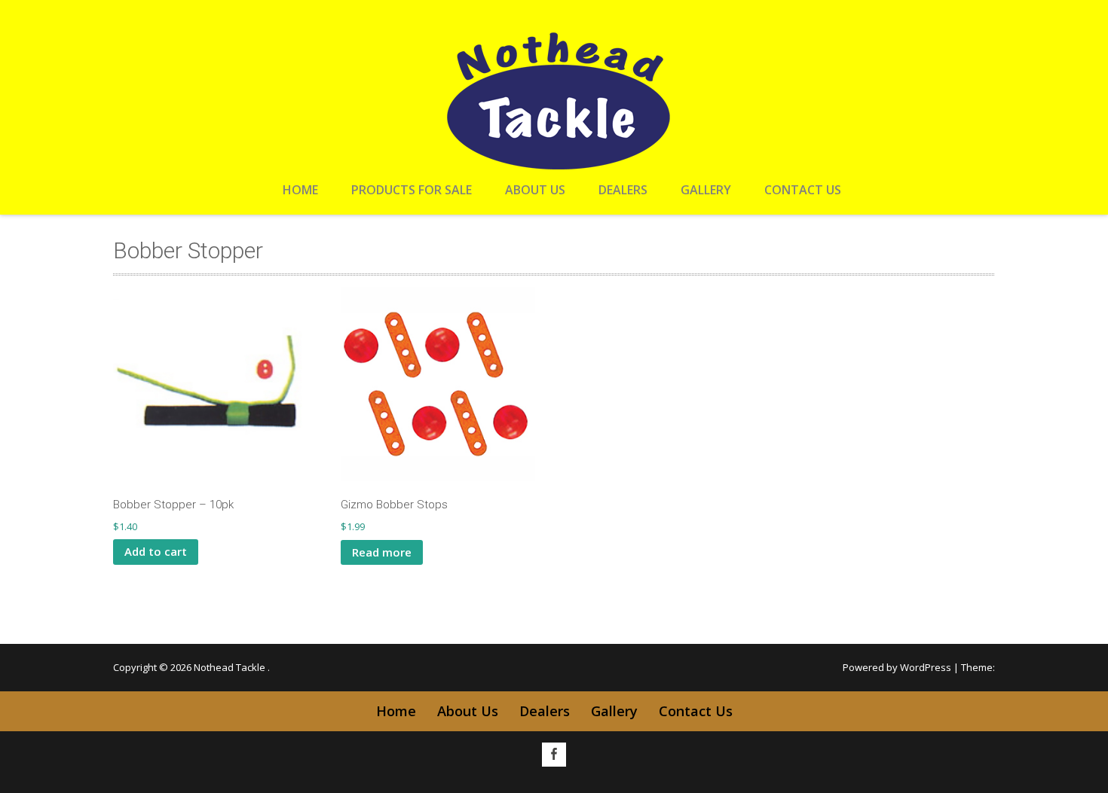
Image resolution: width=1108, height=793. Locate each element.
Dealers (622, 189)
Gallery (706, 189)
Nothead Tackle (231, 667)
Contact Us (802, 189)
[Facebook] (554, 755)
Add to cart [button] (155, 551)
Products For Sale (411, 189)
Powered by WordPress (897, 667)
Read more (382, 552)
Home (300, 189)
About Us (535, 189)
